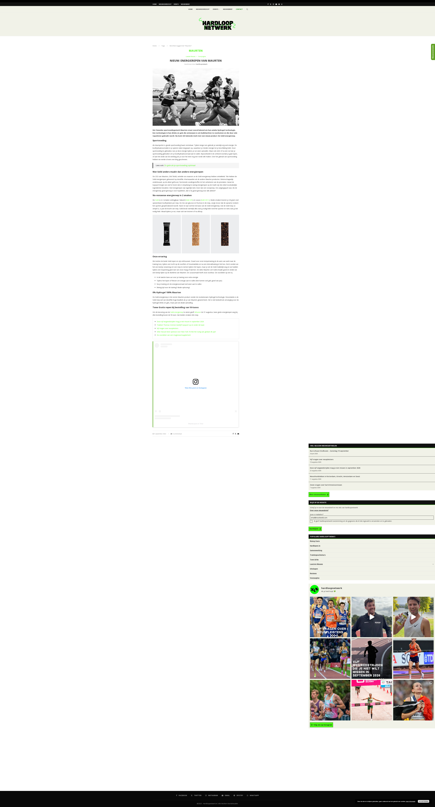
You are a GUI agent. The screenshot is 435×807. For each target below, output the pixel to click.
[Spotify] (279, 4)
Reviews (313, 573)
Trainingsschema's (318, 555)
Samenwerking (316, 550)
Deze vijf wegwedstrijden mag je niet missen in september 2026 (180, 321)
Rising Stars (315, 541)
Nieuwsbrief (185, 4)
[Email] (276, 4)
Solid (157, 200)
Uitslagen (314, 569)
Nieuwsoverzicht (165, 4)
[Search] (247, 9)
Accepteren (423, 801)
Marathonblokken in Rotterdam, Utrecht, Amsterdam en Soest (335, 476)
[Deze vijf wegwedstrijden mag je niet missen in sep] (372, 658)
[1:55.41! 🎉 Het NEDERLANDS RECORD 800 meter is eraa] (330, 658)
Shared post (192, 424)
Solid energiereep (176, 312)
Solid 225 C (205, 200)
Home (155, 4)
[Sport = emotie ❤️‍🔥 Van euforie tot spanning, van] (413, 700)
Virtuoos (198, 312)
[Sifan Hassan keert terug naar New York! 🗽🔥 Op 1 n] (372, 700)
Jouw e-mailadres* (317, 514)
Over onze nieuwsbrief (319, 510)
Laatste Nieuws (316, 564)
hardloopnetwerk (201, 64)
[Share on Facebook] (233, 433)
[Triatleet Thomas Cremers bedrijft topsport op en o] (330, 700)
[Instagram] (273, 4)
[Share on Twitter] (235, 433)
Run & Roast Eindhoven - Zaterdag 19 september (329, 451)
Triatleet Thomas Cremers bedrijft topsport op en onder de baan (180, 325)
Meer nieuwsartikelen (317, 494)
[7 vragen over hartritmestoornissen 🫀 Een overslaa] (413, 658)
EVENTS (176, 4)
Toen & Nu (314, 559)
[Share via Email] (238, 433)
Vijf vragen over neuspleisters (167, 328)
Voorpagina (314, 578)
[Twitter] (270, 4)
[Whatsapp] (281, 4)
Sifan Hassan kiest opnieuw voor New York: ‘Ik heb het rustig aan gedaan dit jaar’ (186, 332)
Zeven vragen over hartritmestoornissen (326, 485)
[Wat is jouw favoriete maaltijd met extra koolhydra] (372, 617)
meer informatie (410, 801)
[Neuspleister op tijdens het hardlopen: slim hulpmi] (330, 617)
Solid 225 (189, 200)
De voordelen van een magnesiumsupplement (174, 335)
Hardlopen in (315, 546)
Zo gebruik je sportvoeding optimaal (179, 165)
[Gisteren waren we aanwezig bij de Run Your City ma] (413, 617)
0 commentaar (177, 434)
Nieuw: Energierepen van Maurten (196, 60)
